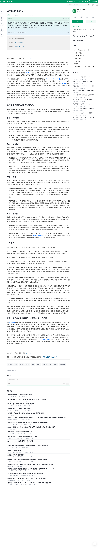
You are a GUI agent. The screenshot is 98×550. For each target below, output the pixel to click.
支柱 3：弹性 (78, 58)
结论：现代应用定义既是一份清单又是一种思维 (85, 66)
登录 (93, 5)
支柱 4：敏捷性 (79, 61)
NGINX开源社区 (81, 10)
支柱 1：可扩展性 (79, 53)
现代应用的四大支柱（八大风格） (82, 50)
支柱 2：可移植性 (79, 55)
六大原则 (76, 64)
